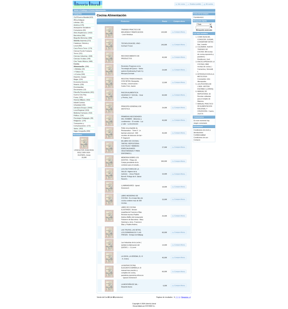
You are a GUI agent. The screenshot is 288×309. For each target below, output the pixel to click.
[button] (180, 4)
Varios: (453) (78, 128)
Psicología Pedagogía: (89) (83, 118)
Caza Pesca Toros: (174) (83, 48)
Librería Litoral (151, 304)
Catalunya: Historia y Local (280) (81, 44)
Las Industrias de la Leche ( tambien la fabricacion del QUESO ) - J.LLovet (131, 245)
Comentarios (198, 117)
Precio (164, 21)
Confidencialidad (200, 135)
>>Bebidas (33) (79, 69)
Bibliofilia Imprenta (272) (82, 41)
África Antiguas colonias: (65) (79, 21)
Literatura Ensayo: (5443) (83, 108)
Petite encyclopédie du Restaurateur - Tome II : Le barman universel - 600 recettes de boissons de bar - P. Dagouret (132, 133)
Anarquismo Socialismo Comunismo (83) (82, 29)
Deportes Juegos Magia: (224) (80, 78)
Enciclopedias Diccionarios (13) (80, 88)
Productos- (125, 21)
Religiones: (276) (80, 121)
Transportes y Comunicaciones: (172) (82, 124)
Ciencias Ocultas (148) (82, 59)
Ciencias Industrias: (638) (83, 56)
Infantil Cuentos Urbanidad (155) (80, 104)
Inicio (76, 10)
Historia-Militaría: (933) (82, 100)
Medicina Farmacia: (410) (83, 113)
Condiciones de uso (201, 137)
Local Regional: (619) (81, 110)
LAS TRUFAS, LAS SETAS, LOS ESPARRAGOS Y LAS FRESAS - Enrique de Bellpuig (132, 232)
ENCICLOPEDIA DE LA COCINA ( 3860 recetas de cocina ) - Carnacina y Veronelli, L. (205, 66)
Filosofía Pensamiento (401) (84, 92)
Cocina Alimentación (97, 10)
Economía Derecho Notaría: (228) (81, 83)
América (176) (79, 25)
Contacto (197, 140)
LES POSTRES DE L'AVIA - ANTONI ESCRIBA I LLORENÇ (205, 86)
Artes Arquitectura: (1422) (83, 33)
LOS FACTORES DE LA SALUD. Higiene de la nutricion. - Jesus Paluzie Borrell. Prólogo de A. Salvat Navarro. (131, 174)
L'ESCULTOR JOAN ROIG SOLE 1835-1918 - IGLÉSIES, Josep (84, 152)
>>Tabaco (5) (78, 72)
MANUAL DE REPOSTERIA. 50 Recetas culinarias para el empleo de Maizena (204, 96)
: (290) (81, 65)
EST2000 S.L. (150, 306)
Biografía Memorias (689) (83, 38)
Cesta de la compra (200, 14)
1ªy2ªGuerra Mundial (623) (83, 17)
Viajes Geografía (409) (82, 131)
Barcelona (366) (79, 35)
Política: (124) (79, 115)
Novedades (77, 135)
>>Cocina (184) (79, 74)
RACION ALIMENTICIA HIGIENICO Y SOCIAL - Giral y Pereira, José (132, 95)
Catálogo (83, 10)
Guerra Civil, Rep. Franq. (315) (80, 96)
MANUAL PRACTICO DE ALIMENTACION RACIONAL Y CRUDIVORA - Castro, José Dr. (205, 109)
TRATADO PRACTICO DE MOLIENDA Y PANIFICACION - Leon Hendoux (132, 32)
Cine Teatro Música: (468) (83, 61)
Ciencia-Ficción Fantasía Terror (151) (83, 52)
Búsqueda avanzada (204, 30)
